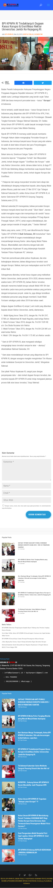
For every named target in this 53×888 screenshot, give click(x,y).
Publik (30, 34)
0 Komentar (38, 34)
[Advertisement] (26, 421)
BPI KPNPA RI (9, 34)
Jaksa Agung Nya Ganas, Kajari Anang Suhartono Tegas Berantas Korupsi (24, 642)
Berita (25, 34)
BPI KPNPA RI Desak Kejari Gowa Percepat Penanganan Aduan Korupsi (23, 639)
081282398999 (12, 681)
